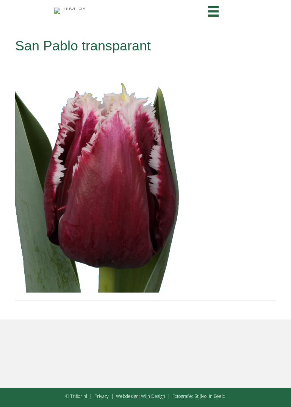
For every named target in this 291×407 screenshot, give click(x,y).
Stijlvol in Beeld (209, 396)
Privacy (101, 396)
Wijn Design (153, 396)
